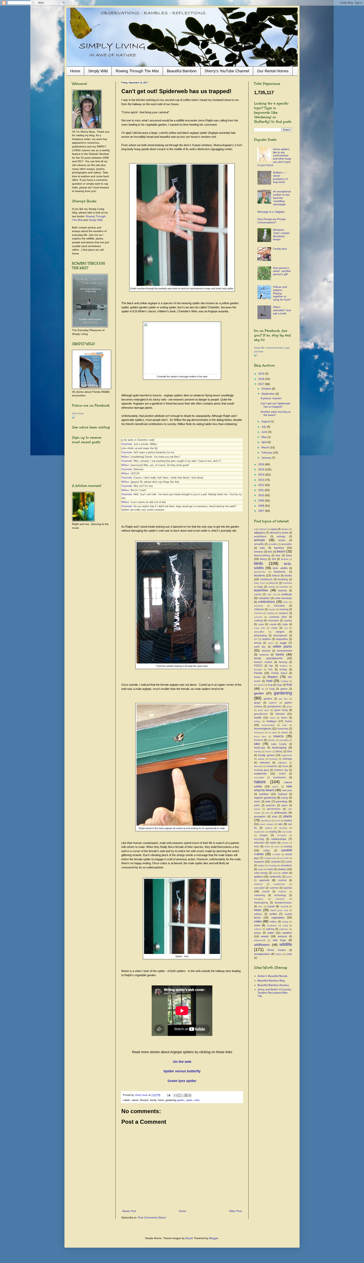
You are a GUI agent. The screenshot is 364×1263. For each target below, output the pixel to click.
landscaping (279, 747)
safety (266, 850)
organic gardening (265, 797)
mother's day (281, 770)
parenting (281, 801)
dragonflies (282, 639)
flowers (273, 677)
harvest (280, 713)
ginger (257, 702)
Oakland (282, 794)
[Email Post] (168, 1095)
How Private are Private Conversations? (271, 221)
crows (274, 628)
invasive (258, 740)
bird (274, 559)
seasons (259, 861)
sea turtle (284, 858)
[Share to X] (182, 1095)
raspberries (259, 832)
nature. (275, 786)
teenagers (258, 899)
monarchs (271, 766)
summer (274, 888)
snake (270, 869)
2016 (261, 464)
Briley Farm (259, 583)
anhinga (281, 536)
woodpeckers (262, 953)
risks (256, 846)
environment (284, 650)
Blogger (213, 1238)
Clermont (258, 613)
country (288, 620)
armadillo (259, 544)
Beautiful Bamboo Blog (271, 980)
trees (257, 910)
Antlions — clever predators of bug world (280, 177)
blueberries (280, 572)
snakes (282, 869)
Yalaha (278, 954)
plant (274, 816)
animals (259, 540)
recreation (281, 835)
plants (287, 816)
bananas (258, 551)
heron (284, 717)
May (264, 436)
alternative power (279, 532)
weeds (265, 936)
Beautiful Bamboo (182, 71)
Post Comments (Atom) (152, 1217)
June (264, 431)
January (266, 457)
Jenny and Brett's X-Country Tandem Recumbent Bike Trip (274, 992)
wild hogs (279, 940)
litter (289, 751)
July (264, 426)
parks (257, 805)
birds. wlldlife (280, 568)
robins (267, 846)
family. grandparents (268, 658)
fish (270, 669)
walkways (283, 929)
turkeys (258, 914)
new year (287, 790)
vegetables (277, 917)
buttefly (271, 587)
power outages (267, 824)
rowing (288, 846)
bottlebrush (266, 579)
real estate (287, 832)
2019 (261, 373)
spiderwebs (275, 876)
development (280, 635)
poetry (288, 820)
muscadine (259, 777)
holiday (257, 721)
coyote (273, 624)
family (280, 654)
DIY (255, 639)
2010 (261, 495)
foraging (284, 681)
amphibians (260, 536)
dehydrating (260, 635)
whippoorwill (259, 940)
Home (75, 71)
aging (274, 529)
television (280, 899)
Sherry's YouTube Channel (227, 71)
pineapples (260, 816)
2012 (261, 484)
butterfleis (283, 587)
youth (289, 954)
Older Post (235, 1211)
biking (263, 559)
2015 (261, 469)
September (268, 393)
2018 (261, 378)
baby (262, 548)
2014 (261, 474)
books (288, 575)
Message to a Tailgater (271, 211)
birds (258, 563)
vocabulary (272, 925)
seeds (288, 861)
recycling (259, 839)
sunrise (287, 887)
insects (278, 736)
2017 (261, 384)
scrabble (276, 854)
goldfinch (273, 703)
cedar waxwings (283, 598)
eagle (283, 642)
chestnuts (258, 606)
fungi (272, 689)
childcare (259, 609)
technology (280, 895)
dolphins (266, 639)
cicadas (271, 609)
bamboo (279, 547)
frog (270, 685)
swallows (282, 891)
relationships (278, 838)
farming (283, 662)
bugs (260, 586)
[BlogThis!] (179, 1095)
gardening (283, 693)
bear (278, 555)
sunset (265, 891)
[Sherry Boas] (73, 417)
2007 (261, 510)
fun (262, 689)
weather (287, 932)
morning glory (261, 770)
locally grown (266, 755)
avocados (286, 544)
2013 (261, 479)
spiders (258, 876)
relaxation (259, 842)
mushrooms (279, 777)
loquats (261, 759)
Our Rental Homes (273, 71)
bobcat (276, 575)
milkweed (265, 762)
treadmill (284, 906)
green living (281, 710)
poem (277, 820)
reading (273, 831)
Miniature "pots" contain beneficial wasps (281, 234)
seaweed (276, 861)
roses (277, 846)
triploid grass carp (279, 910)
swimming (259, 895)
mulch (282, 773)
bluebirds (259, 575)
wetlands (282, 936)
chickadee (279, 605)
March (265, 447)
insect (284, 732)
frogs (279, 685)
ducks (271, 643)
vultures (257, 929)
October (266, 388)
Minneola (258, 766)
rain (280, 823)
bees (289, 555)
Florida (258, 672)
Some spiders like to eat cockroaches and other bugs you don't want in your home (274, 157)
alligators (259, 532)
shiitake (261, 865)
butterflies (261, 590)
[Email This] (175, 1095)
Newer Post (129, 1211)
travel (271, 906)
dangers (280, 631)
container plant (278, 617)
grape (289, 706)
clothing (270, 613)
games (284, 689)
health (257, 717)
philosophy (280, 812)
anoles (282, 540)
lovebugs (273, 759)
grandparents (274, 706)
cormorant (273, 620)
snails (260, 869)
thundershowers (283, 902)
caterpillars (264, 598)
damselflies (259, 632)
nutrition (264, 794)
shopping (272, 865)
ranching (283, 828)
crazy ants (259, 628)
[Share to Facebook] (186, 1095)
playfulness (266, 820)
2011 (261, 490)
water (271, 932)
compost (283, 613)
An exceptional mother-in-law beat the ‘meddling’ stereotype (282, 198)
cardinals (286, 594)
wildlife (285, 944)
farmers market (263, 662)
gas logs (283, 699)
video (197, 1100)
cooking (258, 620)
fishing (283, 669)
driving (257, 643)
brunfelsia (287, 583)
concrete (258, 617)
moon (285, 766)
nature (260, 781)
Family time (280, 248)
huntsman (283, 728)
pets (267, 813)
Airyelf (189, 1238)
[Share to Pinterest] (190, 1095)
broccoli (273, 583)
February (267, 452)
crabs (285, 624)
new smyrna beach (273, 788)
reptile (273, 842)
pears (285, 805)
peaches (270, 805)
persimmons (274, 809)
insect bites (260, 736)
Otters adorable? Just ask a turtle (282, 310)
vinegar (285, 922)
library (279, 751)
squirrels (264, 880)
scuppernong (270, 858)
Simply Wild (98, 71)
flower (257, 677)
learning (257, 751)
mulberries (260, 773)
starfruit (282, 880)
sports (289, 877)
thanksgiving (261, 902)
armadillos (273, 544)
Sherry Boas (78, 413)
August (266, 421)
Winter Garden (276, 950)
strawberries (279, 884)
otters (257, 801)
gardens (268, 698)
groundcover (261, 714)
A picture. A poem (271, 398)
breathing (283, 579)
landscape (259, 747)
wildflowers (262, 945)
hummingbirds (262, 728)
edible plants (282, 646)
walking (270, 929)
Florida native (279, 673)
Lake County (279, 744)
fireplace (284, 666)
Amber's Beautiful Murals (272, 975)
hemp (272, 718)
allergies (285, 529)
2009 (261, 500)
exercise (264, 654)
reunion (285, 843)
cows (261, 624)
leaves (268, 751)
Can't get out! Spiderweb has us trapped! (275, 405)
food (269, 681)
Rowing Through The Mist (137, 71)
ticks (260, 906)
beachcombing (262, 555)
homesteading (268, 725)
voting (285, 925)
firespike (258, 669)
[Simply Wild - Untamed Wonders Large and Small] (255, 355)
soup (275, 873)
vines (257, 925)
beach (281, 551)
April (264, 442)
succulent (259, 888)
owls (268, 801)
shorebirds (286, 865)
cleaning (283, 609)
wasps (257, 933)
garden (180, 1100)
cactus (257, 594)
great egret (263, 710)
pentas (257, 809)
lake (257, 744)
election (266, 650)
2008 (261, 505)
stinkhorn (258, 884)
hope (284, 725)
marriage (287, 759)
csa (286, 628)
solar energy (261, 873)
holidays (271, 721)
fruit (289, 684)
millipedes (282, 763)
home (288, 721)
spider (189, 1100)
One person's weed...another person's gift (282, 271)
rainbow (268, 828)
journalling (284, 740)
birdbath (284, 559)
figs (271, 665)
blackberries (259, 572)
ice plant (273, 732)
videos (273, 921)
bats (270, 551)
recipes (264, 835)
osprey (284, 797)
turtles (273, 913)
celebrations (266, 602)
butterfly (282, 590)
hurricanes (259, 732)
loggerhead (287, 755)
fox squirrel (259, 685)
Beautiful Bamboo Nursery (273, 985)
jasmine (271, 740)
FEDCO (258, 665)
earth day (260, 646)
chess (286, 602)
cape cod (271, 594)
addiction (263, 529)
